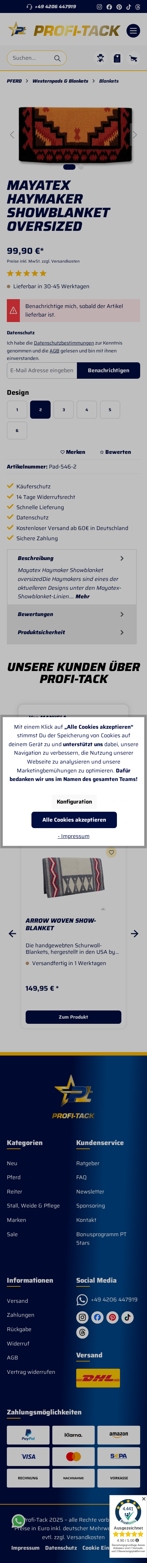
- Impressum (74, 836)
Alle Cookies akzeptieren (74, 819)
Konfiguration (74, 801)
